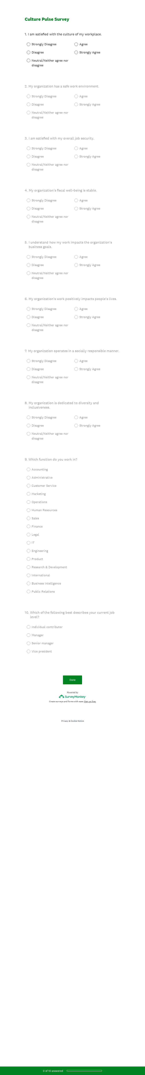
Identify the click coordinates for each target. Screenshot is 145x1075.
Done (72, 680)
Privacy (64, 721)
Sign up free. (90, 701)
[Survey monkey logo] (72, 696)
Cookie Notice (77, 721)
